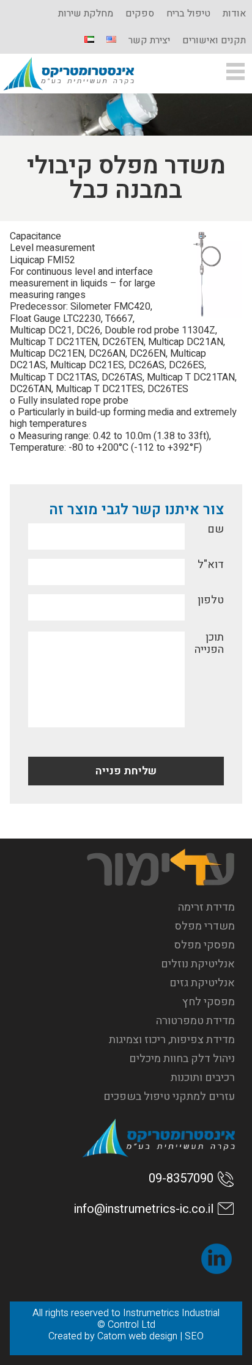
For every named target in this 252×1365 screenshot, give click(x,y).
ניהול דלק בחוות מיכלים (182, 1058)
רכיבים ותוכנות (203, 1077)
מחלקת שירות (85, 13)
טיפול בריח (188, 13)
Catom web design (137, 1336)
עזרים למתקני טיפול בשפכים (169, 1096)
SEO (194, 1336)
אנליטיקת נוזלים (198, 964)
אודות (234, 13)
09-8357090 (181, 1178)
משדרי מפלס (205, 926)
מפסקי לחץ (208, 1002)
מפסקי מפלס (204, 945)
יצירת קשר (149, 40)
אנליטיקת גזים (202, 983)
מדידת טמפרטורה (195, 1021)
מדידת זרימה (206, 907)
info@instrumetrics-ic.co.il (143, 1209)
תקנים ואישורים (214, 40)
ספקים (139, 13)
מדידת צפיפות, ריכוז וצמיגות (172, 1040)
